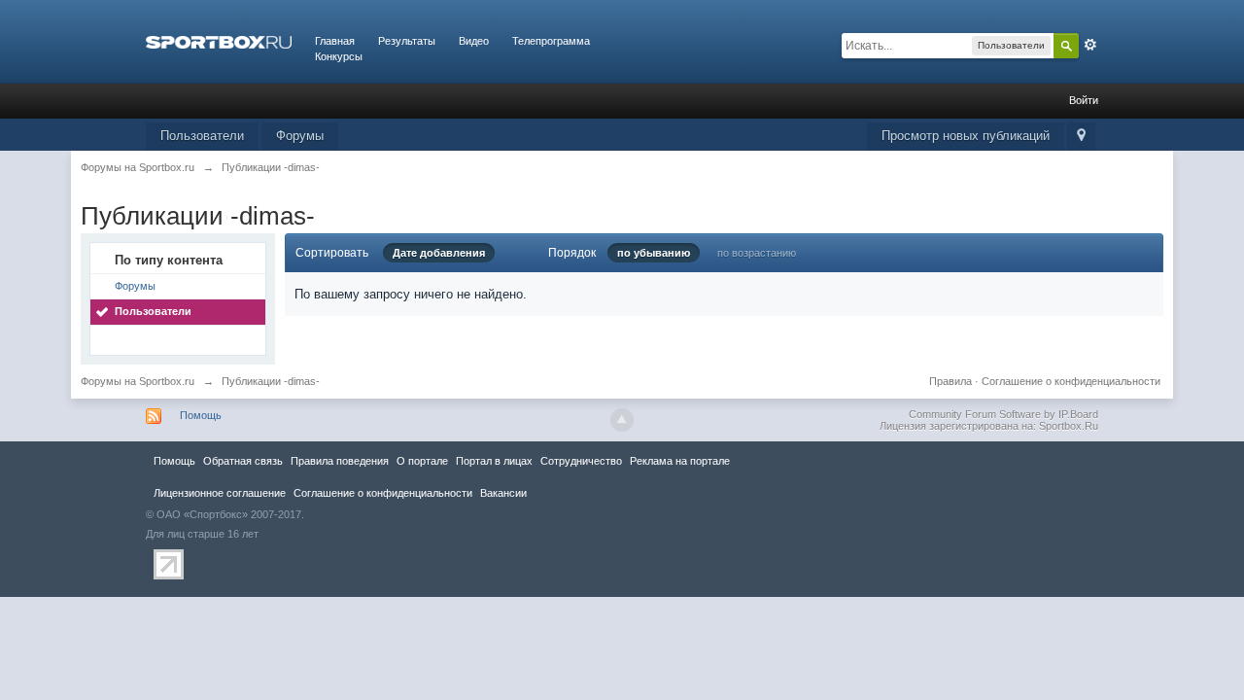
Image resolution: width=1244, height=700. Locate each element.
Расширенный (1090, 44)
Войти (1083, 100)
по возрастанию (756, 253)
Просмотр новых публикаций (965, 135)
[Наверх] (622, 420)
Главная (335, 41)
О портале (422, 461)
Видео (474, 41)
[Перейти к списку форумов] (219, 41)
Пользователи (202, 135)
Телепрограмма (551, 41)
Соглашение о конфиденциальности (1071, 381)
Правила (950, 381)
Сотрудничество (581, 461)
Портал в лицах (494, 461)
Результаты (406, 41)
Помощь (201, 415)
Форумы (300, 135)
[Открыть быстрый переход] (1081, 136)
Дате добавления (439, 253)
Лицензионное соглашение (220, 493)
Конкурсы (339, 56)
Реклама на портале (680, 461)
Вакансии (503, 493)
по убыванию (653, 253)
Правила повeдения (340, 461)
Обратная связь (243, 461)
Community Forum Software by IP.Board (1003, 414)
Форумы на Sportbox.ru (137, 381)
